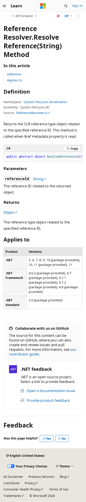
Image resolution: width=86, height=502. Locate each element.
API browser (24, 16)
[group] (43, 157)
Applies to (14, 80)
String (38, 178)
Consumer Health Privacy (22, 489)
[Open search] (66, 6)
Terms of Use (58, 489)
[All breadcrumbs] (7, 16)
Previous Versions (41, 477)
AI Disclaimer (13, 477)
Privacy (30, 483)
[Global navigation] (4, 6)
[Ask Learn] (58, 16)
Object (9, 212)
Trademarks (12, 496)
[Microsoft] (43, 6)
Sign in (77, 6)
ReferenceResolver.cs (31, 113)
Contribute (11, 483)
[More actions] (78, 16)
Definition (14, 74)
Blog (63, 477)
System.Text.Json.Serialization (45, 102)
